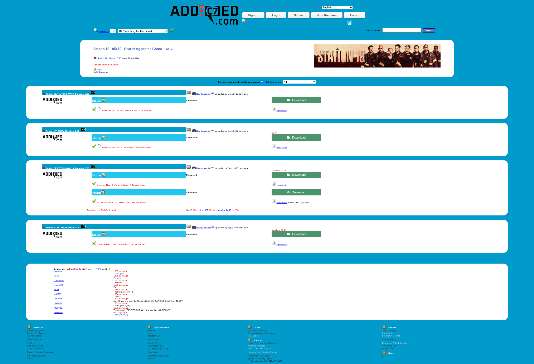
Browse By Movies (36, 333)
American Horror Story (158, 356)
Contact (31, 358)
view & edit (282, 110)
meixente (58, 312)
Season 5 (113, 58)
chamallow (59, 280)
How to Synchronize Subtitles (262, 343)
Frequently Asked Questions (261, 333)
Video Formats (389, 339)
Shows (299, 15)
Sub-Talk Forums (35, 346)
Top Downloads (34, 339)
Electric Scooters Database (40, 352)
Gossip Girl (152, 343)
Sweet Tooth (153, 339)
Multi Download (100, 72)
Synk (230, 94)
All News (31, 343)
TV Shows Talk (389, 346)
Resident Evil (153, 336)
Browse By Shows (35, 330)
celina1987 (203, 210)
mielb (56, 289)
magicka (58, 271)
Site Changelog (389, 330)
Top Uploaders (34, 336)
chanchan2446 (224, 210)
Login (276, 15)
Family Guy (152, 352)
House (150, 358)
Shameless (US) (155, 346)
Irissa (56, 276)
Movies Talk (387, 348)
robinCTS (58, 285)
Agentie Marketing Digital (260, 358)
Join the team (326, 15)
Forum (354, 15)
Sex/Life (151, 330)
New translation (203, 94)
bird (188, 210)
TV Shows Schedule (257, 330)
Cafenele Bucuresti (36, 356)
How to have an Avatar (259, 356)
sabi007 (58, 294)
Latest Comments (35, 348)
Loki (149, 333)
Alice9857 (58, 308)
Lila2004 (58, 299)
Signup (253, 15)
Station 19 (102, 58)
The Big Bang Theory (157, 348)
